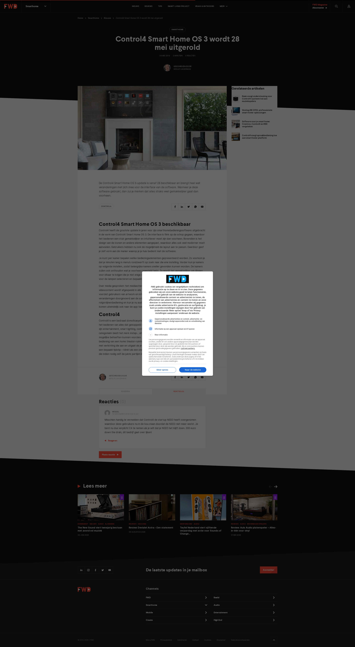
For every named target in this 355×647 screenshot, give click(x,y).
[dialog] (177, 323)
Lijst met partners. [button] (188, 348)
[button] (177, 335)
